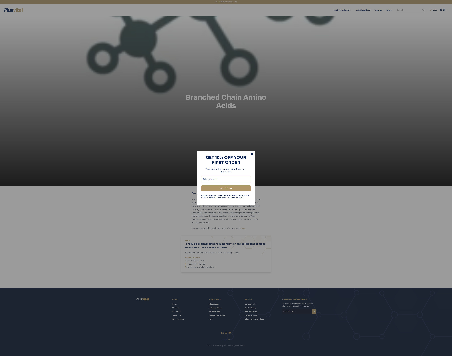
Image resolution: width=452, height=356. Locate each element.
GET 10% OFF (226, 188)
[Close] (252, 154)
